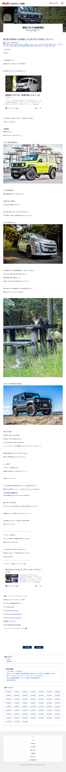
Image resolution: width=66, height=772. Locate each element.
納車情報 (9, 661)
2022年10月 (33, 714)
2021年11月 (8, 721)
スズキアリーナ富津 (47, 44)
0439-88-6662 (10, 607)
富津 (19, 46)
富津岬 (28, 46)
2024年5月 (49, 703)
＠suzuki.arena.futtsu (15, 617)
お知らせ (16, 42)
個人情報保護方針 (33, 760)
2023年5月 (32, 710)
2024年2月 (16, 706)
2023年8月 (8, 710)
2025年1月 (41, 699)
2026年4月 (41, 691)
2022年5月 (16, 717)
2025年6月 (57, 695)
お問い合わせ (33, 756)
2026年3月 (49, 691)
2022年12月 (17, 714)
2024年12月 (49, 699)
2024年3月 (8, 706)
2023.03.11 (8, 42)
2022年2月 (41, 717)
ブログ (33, 740)
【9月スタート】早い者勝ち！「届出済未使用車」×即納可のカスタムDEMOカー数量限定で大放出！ (31, 673)
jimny (11, 44)
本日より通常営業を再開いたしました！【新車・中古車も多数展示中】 (24, 678)
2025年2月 (32, 699)
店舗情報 (33, 753)
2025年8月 (41, 695)
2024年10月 (8, 703)
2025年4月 (16, 699)
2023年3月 (49, 710)
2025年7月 (49, 695)
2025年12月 (17, 695)
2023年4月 (41, 710)
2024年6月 (41, 703)
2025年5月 (8, 699)
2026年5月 (32, 691)
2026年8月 (8, 691)
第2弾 (53, 46)
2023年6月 (24, 710)
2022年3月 (32, 717)
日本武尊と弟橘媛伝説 (10, 493)
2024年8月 (24, 703)
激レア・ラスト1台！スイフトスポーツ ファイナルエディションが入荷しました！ (25, 675)
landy (21, 44)
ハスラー (55, 44)
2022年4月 (24, 717)
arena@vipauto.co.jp (13, 610)
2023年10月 (49, 706)
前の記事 (27, 647)
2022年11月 (25, 714)
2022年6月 (8, 717)
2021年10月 (17, 721)
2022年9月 (41, 714)
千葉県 (11, 46)
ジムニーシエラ (38, 44)
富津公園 (23, 46)
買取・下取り (33, 750)
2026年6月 (24, 691)
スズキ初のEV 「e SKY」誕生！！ (15, 671)
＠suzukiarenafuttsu (16, 614)
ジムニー (31, 44)
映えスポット (41, 46)
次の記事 (39, 647)
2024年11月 (57, 699)
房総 (36, 46)
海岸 (50, 46)
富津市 (32, 46)
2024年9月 (16, 703)
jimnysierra (16, 44)
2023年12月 (33, 706)
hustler (7, 44)
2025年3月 (24, 699)
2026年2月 (57, 691)
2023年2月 (57, 710)
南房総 (15, 46)
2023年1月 (8, 714)
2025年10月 (33, 695)
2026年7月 (16, 691)
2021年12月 (57, 717)
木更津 (46, 46)
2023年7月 (16, 710)
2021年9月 (24, 721)
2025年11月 (25, 695)
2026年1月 (8, 695)
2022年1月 (49, 717)
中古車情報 (33, 746)
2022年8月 (49, 714)
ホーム (31, 31)
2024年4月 (57, 703)
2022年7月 (57, 714)
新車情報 (33, 743)
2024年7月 (32, 703)
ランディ (7, 46)
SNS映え (26, 44)
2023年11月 (41, 706)
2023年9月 (57, 706)
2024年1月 (24, 706)
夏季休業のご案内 (11, 680)
